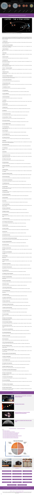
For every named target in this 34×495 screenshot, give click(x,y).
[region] (17, 1)
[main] (17, 15)
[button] (33, 3)
